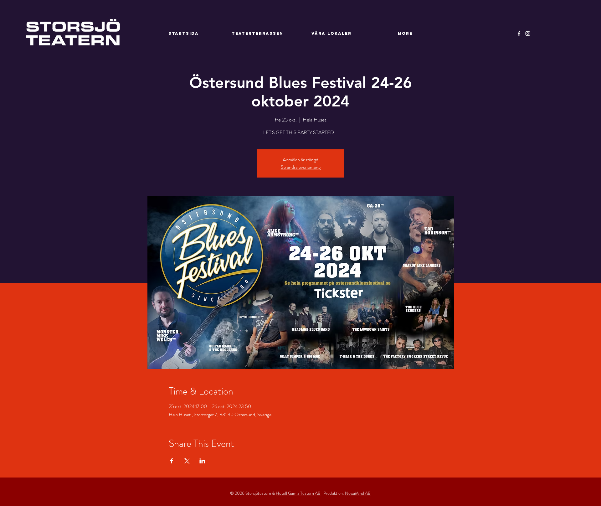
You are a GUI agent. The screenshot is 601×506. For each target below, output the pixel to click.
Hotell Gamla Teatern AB (298, 493)
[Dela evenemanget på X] (187, 460)
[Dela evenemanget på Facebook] (172, 460)
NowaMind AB (358, 493)
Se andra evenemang (301, 167)
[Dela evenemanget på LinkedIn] (202, 460)
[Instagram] (528, 33)
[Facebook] (519, 33)
